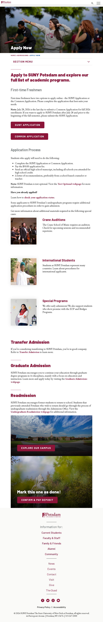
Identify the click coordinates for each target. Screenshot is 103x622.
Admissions (22, 55)
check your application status (39, 197)
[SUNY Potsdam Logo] (6, 2)
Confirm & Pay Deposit (37, 499)
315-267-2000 (71, 616)
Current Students (52, 532)
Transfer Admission (29, 352)
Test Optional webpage (69, 183)
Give (51, 585)
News (51, 563)
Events (51, 568)
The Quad (51, 590)
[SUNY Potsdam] (51, 516)
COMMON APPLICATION (29, 136)
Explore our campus (36, 447)
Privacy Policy (43, 607)
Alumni (51, 548)
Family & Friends (51, 543)
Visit (51, 579)
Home (13, 55)
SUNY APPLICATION (27, 124)
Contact (51, 574)
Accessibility (59, 607)
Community (51, 554)
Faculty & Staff (51, 538)
